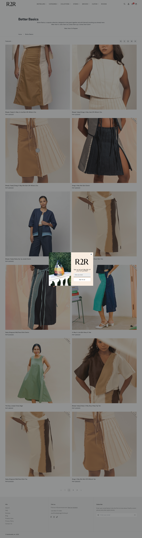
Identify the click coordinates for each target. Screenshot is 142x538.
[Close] (91, 254)
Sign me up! (82, 279)
